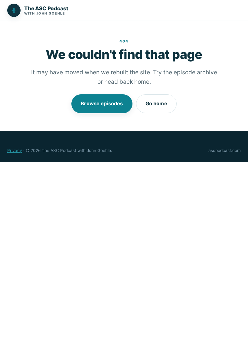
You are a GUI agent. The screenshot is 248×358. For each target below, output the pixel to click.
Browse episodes (102, 103)
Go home (156, 103)
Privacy (14, 150)
